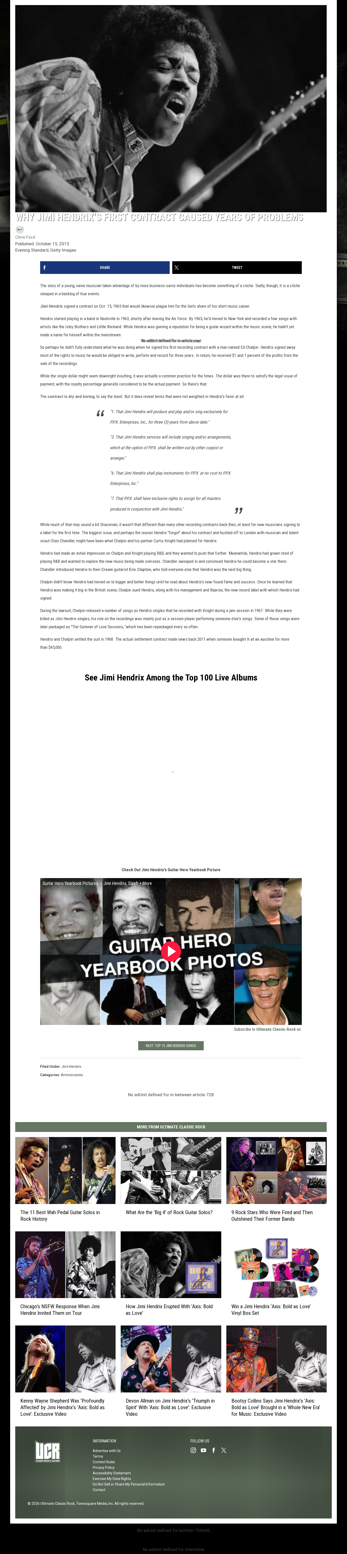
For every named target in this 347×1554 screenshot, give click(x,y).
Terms (98, 1456)
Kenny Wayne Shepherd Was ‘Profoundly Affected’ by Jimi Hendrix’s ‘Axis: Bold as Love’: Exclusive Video (62, 1407)
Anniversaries (72, 1075)
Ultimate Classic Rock (276, 1029)
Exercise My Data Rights (112, 1479)
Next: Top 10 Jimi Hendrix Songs (171, 1046)
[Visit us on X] (226, 1450)
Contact (99, 1490)
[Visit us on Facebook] (216, 1450)
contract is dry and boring (71, 396)
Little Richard (109, 326)
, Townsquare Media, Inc (94, 1503)
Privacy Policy (104, 1467)
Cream (107, 569)
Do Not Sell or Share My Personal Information (129, 1484)
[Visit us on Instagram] (195, 1450)
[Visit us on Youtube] (205, 1450)
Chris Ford (25, 237)
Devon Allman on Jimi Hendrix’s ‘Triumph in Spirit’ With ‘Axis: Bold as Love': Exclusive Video (170, 1407)
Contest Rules (104, 1462)
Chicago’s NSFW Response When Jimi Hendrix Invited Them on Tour (60, 1309)
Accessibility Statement (112, 1473)
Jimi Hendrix (51, 306)
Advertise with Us (107, 1451)
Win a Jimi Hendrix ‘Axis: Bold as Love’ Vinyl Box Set (271, 1309)
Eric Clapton (140, 569)
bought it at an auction (253, 639)
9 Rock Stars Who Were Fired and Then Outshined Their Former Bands (272, 1215)
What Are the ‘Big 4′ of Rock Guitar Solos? (169, 1212)
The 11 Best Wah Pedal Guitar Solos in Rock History (60, 1215)
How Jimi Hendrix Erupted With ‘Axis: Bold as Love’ (169, 1309)
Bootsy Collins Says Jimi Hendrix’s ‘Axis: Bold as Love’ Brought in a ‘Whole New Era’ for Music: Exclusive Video (275, 1407)
